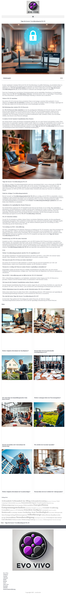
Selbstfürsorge (34, 514)
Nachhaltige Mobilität (17, 512)
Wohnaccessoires (16, 519)
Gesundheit (6, 510)
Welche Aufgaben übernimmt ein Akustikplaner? (15, 350)
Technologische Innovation (40, 517)
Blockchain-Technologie (51, 501)
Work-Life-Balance (39, 519)
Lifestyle (5, 578)
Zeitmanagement (47, 519)
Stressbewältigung (25, 517)
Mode (4, 579)
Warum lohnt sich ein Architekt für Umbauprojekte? (48, 491)
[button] (33, 16)
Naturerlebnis (52, 512)
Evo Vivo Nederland (41, 583)
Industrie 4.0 (13, 510)
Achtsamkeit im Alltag (21, 501)
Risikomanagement (21, 515)
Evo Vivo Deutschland (41, 576)
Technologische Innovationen (54, 517)
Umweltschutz (7, 519)
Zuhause (5, 574)
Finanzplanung (39, 507)
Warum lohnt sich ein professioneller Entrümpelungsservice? (44, 351)
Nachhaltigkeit (42, 512)
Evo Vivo (5, 573)
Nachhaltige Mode (29, 512)
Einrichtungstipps (18, 505)
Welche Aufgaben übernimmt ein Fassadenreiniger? (16, 491)
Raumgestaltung (10, 515)
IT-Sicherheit (20, 510)
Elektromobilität (28, 505)
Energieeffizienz (41, 505)
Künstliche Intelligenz (32, 510)
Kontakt (5, 586)
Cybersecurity (11, 503)
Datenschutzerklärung (9, 589)
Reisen (5, 581)
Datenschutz (18, 503)
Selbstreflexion (45, 515)
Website (5, 587)
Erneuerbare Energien (30, 507)
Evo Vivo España (40, 579)
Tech (2, 522)
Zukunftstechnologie (56, 519)
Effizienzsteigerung (8, 505)
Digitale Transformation (39, 503)
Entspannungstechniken (13, 507)
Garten (5, 576)
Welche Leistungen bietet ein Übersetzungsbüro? (47, 397)
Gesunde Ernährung (50, 508)
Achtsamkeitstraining (39, 501)
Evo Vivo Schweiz (40, 586)
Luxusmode (45, 510)
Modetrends (6, 512)
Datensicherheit (26, 503)
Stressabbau (11, 517)
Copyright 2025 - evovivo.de (33, 592)
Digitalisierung (50, 503)
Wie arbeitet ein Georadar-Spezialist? (44, 444)
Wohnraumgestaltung (28, 519)
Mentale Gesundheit (52, 510)
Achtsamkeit (7, 501)
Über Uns (6, 584)
